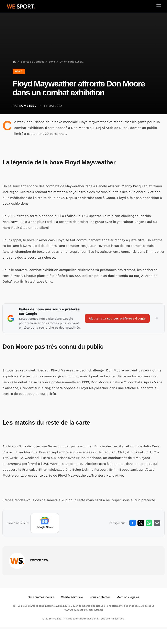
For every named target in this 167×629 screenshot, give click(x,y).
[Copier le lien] (157, 523)
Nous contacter (99, 597)
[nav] (14, 61)
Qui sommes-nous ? (41, 597)
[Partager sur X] (140, 523)
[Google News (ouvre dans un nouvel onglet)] (44, 523)
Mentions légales (127, 597)
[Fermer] (157, 318)
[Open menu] (159, 6)
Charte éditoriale (72, 597)
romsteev (39, 560)
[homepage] (20, 5)
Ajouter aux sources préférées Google (117, 318)
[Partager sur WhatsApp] (149, 523)
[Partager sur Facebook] (132, 523)
